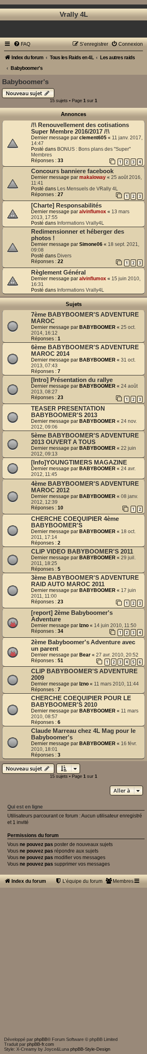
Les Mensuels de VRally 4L (87, 189)
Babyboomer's (25, 81)
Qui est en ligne (25, 806)
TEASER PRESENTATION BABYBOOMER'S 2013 (68, 411)
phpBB (40, 1039)
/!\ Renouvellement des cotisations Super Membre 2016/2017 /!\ (80, 128)
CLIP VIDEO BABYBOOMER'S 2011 (82, 551)
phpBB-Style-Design (90, 1049)
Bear (85, 655)
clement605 (93, 138)
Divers (64, 256)
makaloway (92, 177)
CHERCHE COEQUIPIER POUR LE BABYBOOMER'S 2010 (81, 701)
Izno (84, 625)
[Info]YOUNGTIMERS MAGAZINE (79, 462)
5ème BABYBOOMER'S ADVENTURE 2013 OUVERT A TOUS (85, 438)
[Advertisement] (73, 961)
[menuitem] (21, 44)
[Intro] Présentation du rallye (72, 380)
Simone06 (90, 244)
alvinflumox (92, 211)
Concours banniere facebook (72, 171)
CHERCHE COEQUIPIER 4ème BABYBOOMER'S (75, 522)
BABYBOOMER (97, 327)
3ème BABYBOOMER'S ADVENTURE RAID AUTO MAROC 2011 (85, 580)
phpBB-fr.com (40, 1044)
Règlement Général (58, 272)
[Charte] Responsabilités (66, 205)
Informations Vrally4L (80, 223)
